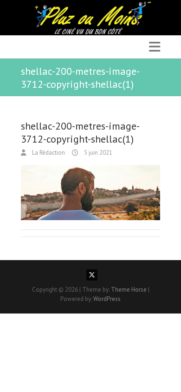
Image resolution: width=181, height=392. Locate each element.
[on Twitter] (91, 275)
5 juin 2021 (97, 153)
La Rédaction (48, 153)
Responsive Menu (154, 47)
